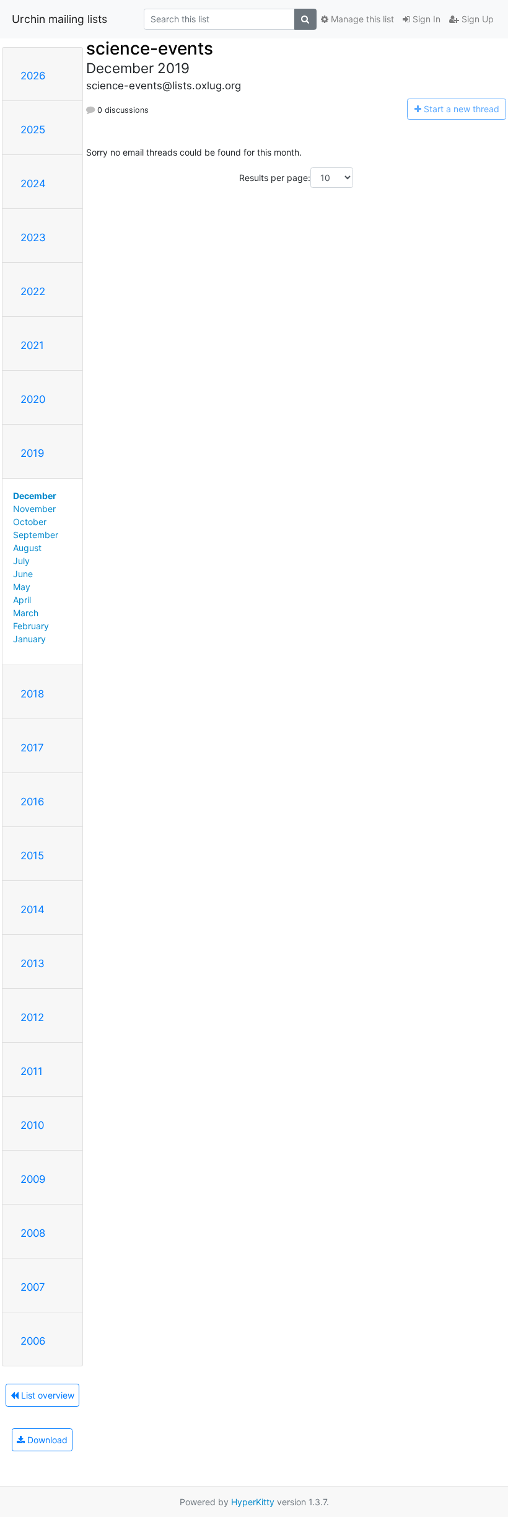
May (21, 587)
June (23, 573)
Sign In (425, 19)
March (25, 613)
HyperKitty (252, 1502)
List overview (46, 1395)
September (35, 534)
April (22, 600)
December (34, 495)
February (31, 626)
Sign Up (476, 19)
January (29, 639)
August (27, 547)
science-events (149, 48)
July (21, 560)
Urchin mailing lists (59, 18)
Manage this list (361, 19)
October (29, 521)
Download (46, 1440)
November (34, 508)
